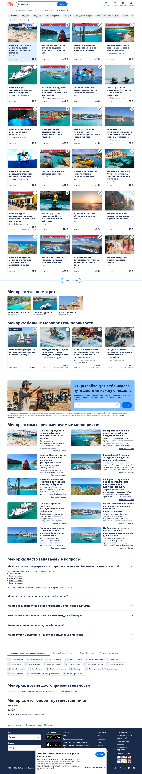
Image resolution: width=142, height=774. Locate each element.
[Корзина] (114, 3)
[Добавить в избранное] (35, 25)
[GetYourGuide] (10, 4)
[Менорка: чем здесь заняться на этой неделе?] (132, 596)
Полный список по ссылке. (68, 691)
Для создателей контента (123, 742)
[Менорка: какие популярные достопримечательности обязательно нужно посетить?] (132, 566)
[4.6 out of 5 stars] (13, 714)
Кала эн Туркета (16, 581)
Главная (10, 725)
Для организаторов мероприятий (124, 737)
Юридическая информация (73, 739)
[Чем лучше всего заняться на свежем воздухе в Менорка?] (132, 615)
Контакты (66, 735)
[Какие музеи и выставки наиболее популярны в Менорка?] (132, 634)
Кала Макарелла (16, 576)
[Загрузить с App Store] (53, 745)
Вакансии (101, 739)
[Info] (28, 20)
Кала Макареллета (16, 583)
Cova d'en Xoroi (15, 573)
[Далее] (134, 348)
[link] (22, 42)
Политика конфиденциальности (75, 742)
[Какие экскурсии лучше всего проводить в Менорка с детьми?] (132, 605)
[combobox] (36, 4)
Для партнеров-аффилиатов (123, 748)
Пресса (100, 745)
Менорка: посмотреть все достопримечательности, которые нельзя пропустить (40, 587)
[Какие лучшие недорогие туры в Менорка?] (132, 625)
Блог (99, 742)
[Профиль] (131, 3)
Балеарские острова (34, 725)
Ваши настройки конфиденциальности (77, 745)
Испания (19, 725)
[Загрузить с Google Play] (53, 737)
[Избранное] (105, 3)
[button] (22, 42)
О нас (100, 735)
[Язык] (123, 3)
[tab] (28, 653)
